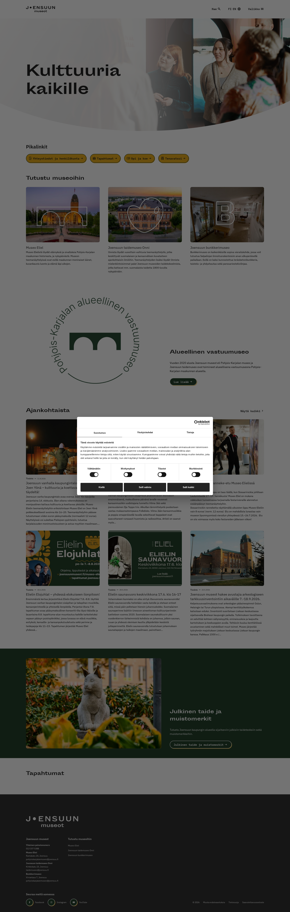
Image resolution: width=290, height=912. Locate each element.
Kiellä (102, 487)
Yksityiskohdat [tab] (145, 432)
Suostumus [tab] (100, 433)
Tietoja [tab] (190, 432)
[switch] (128, 474)
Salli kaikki (188, 487)
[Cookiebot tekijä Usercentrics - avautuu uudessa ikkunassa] (196, 422)
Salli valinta (145, 487)
